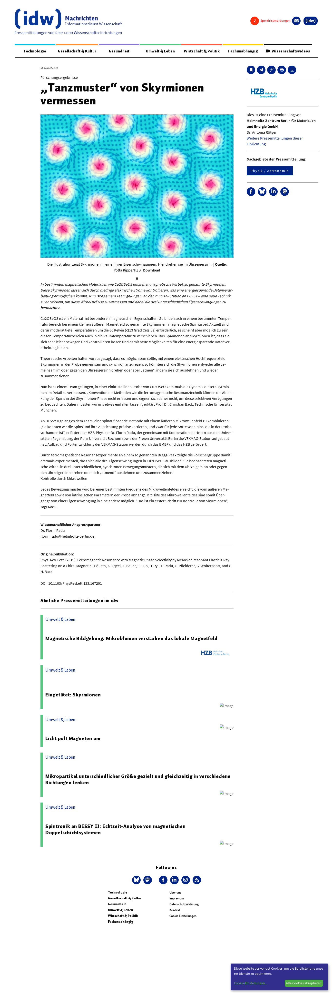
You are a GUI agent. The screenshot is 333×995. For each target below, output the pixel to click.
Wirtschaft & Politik (202, 51)
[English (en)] (296, 21)
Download (151, 270)
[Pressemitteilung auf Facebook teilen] (251, 191)
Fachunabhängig (243, 51)
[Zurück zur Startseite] (68, 22)
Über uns (175, 892)
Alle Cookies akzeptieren (304, 983)
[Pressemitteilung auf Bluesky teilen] (262, 191)
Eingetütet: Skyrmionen (73, 694)
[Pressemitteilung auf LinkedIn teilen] (273, 191)
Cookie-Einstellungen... (250, 983)
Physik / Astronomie (270, 171)
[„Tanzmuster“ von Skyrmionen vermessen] (261, 70)
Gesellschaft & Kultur (77, 51)
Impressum (176, 898)
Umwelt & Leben (160, 51)
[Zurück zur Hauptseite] (311, 21)
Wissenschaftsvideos (290, 51)
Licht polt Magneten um (72, 738)
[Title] (271, 70)
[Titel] (251, 70)
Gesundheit (119, 51)
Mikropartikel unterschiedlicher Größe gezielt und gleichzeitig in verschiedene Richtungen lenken (138, 779)
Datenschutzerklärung (184, 904)
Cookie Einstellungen (182, 916)
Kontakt (174, 910)
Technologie (35, 51)
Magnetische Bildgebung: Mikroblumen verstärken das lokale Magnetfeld (131, 638)
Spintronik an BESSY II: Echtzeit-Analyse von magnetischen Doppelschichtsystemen (115, 829)
